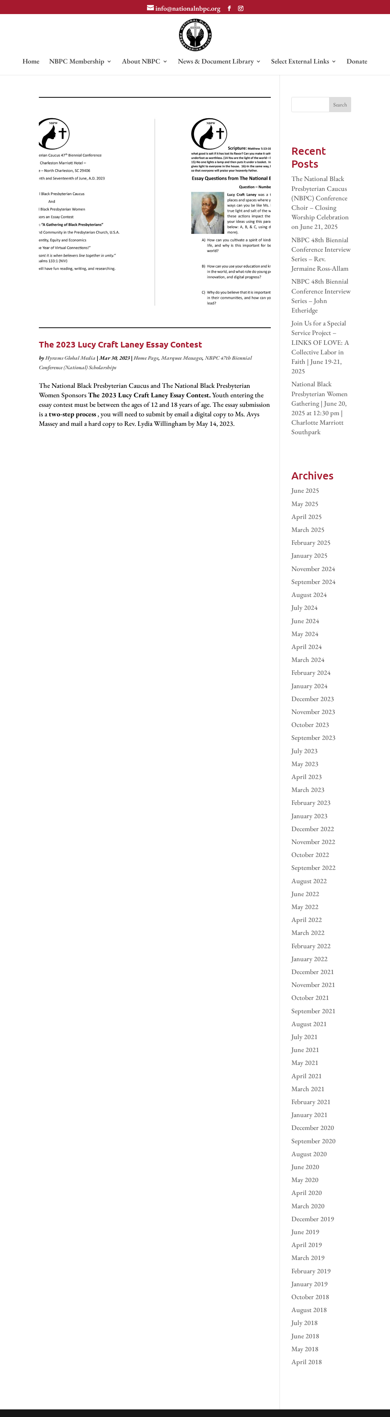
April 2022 (306, 919)
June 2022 (305, 893)
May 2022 (304, 906)
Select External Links (300, 62)
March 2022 (307, 932)
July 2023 (304, 750)
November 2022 (313, 841)
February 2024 (311, 672)
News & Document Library (216, 62)
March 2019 (307, 1257)
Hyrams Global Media (70, 357)
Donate (357, 62)
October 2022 (310, 854)
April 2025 (306, 516)
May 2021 (304, 1062)
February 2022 (311, 945)
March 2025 (307, 529)
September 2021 (313, 1010)
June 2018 (305, 1335)
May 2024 (304, 633)
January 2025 (309, 555)
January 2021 (309, 1114)
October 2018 (310, 1296)
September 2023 (313, 737)
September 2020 (313, 1140)
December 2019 (312, 1218)
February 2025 (311, 542)
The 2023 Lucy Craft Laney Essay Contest (120, 344)
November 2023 (313, 711)
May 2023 (304, 763)
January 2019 (309, 1283)
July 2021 (304, 1036)
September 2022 (313, 867)
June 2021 (305, 1049)
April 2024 (306, 646)
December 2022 (312, 828)
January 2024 (309, 685)
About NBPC (141, 62)
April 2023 (306, 776)
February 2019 (311, 1270)
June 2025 (305, 490)
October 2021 (310, 997)
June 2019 (305, 1231)
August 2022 (309, 880)
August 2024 (309, 594)
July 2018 (304, 1322)
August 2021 (309, 1023)
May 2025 (304, 503)
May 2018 (304, 1348)
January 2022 (309, 958)
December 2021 (312, 971)
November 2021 (313, 984)
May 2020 (304, 1179)
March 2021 (307, 1088)
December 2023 (312, 698)
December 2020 (312, 1127)
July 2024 (304, 607)
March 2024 (307, 659)
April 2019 (306, 1244)
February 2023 (311, 802)
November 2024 (313, 568)
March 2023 (307, 789)
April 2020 (306, 1192)
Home (30, 62)
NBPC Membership (76, 62)
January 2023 (309, 815)
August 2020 (309, 1153)
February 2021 (311, 1101)
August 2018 (309, 1309)
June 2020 (305, 1166)
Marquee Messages (181, 357)
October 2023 (310, 724)
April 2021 (306, 1075)
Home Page (146, 357)
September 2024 (313, 581)
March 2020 (307, 1205)
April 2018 (306, 1361)
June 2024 (305, 620)
